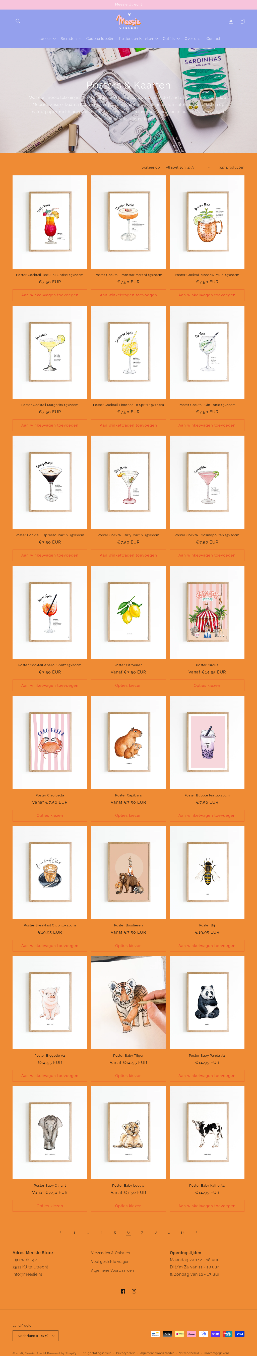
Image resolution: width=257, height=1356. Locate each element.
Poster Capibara (128, 795)
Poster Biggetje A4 (49, 1055)
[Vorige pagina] (60, 1232)
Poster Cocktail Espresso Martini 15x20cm (50, 535)
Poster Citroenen (128, 665)
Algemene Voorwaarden (112, 1270)
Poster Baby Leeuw (128, 1185)
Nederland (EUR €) (33, 1336)
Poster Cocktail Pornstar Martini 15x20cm (128, 275)
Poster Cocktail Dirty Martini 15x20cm (128, 535)
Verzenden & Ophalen (110, 1253)
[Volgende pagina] (196, 1232)
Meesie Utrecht (35, 1353)
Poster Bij (207, 925)
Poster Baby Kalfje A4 (207, 1185)
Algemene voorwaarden (157, 1353)
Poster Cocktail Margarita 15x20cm (50, 405)
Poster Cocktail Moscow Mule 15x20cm (207, 275)
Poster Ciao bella (50, 795)
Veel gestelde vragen (110, 1262)
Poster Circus (207, 665)
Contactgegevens (216, 1353)
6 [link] (128, 1232)
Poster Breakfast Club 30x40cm (50, 925)
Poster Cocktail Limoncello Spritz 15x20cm (128, 405)
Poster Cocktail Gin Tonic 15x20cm (207, 405)
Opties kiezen (128, 685)
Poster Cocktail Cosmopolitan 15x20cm (207, 535)
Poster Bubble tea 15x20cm (207, 795)
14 (182, 1232)
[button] (18, 21)
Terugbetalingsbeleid (96, 1353)
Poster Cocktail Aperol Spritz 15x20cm (50, 665)
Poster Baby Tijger (128, 1055)
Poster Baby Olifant (50, 1185)
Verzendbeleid (189, 1353)
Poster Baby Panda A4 (207, 1055)
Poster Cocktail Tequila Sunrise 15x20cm (49, 275)
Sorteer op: (151, 167)
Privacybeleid (126, 1353)
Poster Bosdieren (128, 925)
